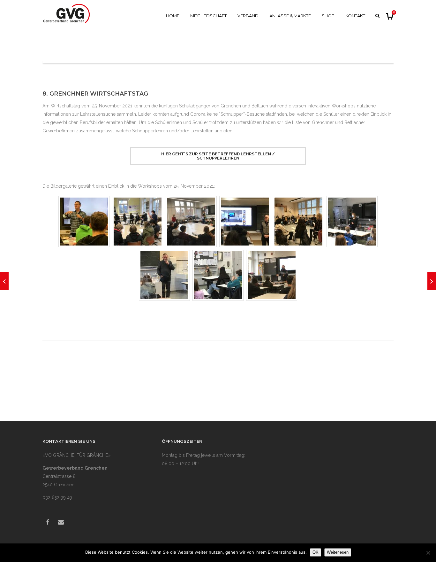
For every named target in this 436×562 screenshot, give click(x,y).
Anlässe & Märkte (290, 15)
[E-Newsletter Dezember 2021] (431, 281)
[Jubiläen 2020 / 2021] (4, 281)
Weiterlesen (338, 552)
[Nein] (428, 553)
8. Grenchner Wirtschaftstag (95, 93)
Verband (248, 15)
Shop (328, 15)
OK (315, 552)
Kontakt (355, 15)
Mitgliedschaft (208, 15)
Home (172, 15)
